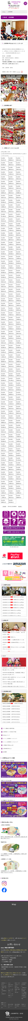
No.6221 (3, 378)
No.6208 (3, 364)
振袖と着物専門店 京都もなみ (17, 1006)
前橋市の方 (3, 502)
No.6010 (11, 172)
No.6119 (3, 279)
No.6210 (11, 364)
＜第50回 (4, 506)
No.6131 (3, 294)
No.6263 (3, 439)
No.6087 (3, 237)
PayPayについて (6, 735)
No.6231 (11, 392)
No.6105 (3, 261)
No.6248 (3, 415)
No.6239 (11, 401)
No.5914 (18, 158)
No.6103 (11, 256)
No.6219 (11, 373)
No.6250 (18, 415)
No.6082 (11, 228)
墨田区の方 (3, 319)
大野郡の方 (18, 258)
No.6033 (18, 186)
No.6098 (11, 251)
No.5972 (18, 162)
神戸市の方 (3, 417)
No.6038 (11, 190)
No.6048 (18, 195)
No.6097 (3, 251)
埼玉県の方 (3, 174)
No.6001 (18, 167)
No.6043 (3, 195)
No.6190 (3, 340)
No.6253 (18, 420)
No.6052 (18, 200)
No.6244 (18, 406)
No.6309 (11, 486)
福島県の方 (3, 192)
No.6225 (11, 383)
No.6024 (18, 176)
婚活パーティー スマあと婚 (3, 1006)
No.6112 (3, 270)
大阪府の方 (3, 263)
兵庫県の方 (3, 206)
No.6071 (18, 214)
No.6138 (3, 303)
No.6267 (3, 444)
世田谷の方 (11, 291)
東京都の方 (3, 164)
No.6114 (18, 270)
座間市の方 (18, 272)
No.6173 (3, 326)
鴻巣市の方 (11, 188)
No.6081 (3, 228)
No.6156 (3, 312)
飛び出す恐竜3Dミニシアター (10, 1006)
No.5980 (3, 167)
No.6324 (11, 500)
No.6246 (11, 411)
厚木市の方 (3, 188)
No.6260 (3, 434)
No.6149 (18, 308)
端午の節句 (17, 987)
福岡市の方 (3, 305)
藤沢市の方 (11, 178)
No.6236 (11, 397)
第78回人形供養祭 (11, 722)
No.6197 (11, 350)
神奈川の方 (18, 160)
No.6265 (11, 439)
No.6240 (18, 401)
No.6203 (11, 354)
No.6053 (3, 204)
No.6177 (11, 326)
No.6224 (3, 383)
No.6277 (18, 453)
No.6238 (3, 401)
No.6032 (11, 186)
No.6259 (18, 429)
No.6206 (11, 359)
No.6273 (18, 448)
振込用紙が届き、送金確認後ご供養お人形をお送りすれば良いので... (14, 673)
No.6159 (18, 312)
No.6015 (18, 172)
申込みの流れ (16, 952)
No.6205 (3, 359)
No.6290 (3, 472)
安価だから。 (9, 637)
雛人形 (16, 986)
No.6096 (18, 247)
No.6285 (3, 467)
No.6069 (3, 214)
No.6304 (18, 481)
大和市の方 (3, 478)
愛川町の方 (11, 197)
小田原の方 (11, 225)
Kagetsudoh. (12, 1017)
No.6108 (3, 265)
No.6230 (3, 392)
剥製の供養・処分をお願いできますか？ (14, 686)
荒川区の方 (3, 460)
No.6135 (3, 298)
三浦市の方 (3, 356)
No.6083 (18, 228)
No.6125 (3, 284)
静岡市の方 (11, 183)
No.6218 (3, 373)
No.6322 (3, 500)
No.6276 (11, 453)
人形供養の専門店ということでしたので (14, 643)
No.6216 (11, 369)
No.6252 (11, 420)
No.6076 (11, 219)
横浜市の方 (11, 164)
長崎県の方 (18, 361)
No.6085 (11, 233)
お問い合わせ (10, 984)
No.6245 (3, 411)
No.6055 (11, 204)
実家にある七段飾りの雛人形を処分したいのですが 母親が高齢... (14, 682)
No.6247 (18, 411)
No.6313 (11, 490)
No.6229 (18, 387)
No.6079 (11, 223)
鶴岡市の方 (11, 347)
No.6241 (3, 406)
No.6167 (18, 317)
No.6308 (3, 486)
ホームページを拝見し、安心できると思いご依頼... (14, 633)
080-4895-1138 (14, 5)
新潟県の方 (18, 347)
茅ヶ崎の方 (3, 216)
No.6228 (11, 387)
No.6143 (3, 308)
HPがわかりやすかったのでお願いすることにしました (14, 648)
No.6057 (18, 204)
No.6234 (18, 392)
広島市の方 (3, 385)
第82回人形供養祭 (11, 711)
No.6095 (11, 247)
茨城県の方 (18, 192)
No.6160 (3, 317)
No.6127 (18, 284)
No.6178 (18, 326)
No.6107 (18, 261)
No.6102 (3, 256)
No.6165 (11, 317)
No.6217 (18, 369)
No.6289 (18, 467)
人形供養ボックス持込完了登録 (9, 731)
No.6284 (18, 462)
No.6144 (11, 308)
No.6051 (11, 200)
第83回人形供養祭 (11, 708)
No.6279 (3, 458)
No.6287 (11, 467)
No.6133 (18, 294)
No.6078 (3, 223)
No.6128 (3, 289)
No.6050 (3, 200)
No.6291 (11, 472)
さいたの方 (3, 436)
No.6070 (11, 214)
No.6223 (18, 378)
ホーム (4, 11)
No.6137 (18, 298)
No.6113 (10, 270)
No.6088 (11, 237)
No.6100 (18, 251)
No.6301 (3, 481)
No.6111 (18, 265)
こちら (18, 71)
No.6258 (11, 429)
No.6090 (3, 242)
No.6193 (3, 345)
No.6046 (11, 195)
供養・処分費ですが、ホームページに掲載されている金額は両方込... (14, 678)
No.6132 (11, 294)
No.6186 (3, 336)
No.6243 (11, 406)
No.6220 (18, 373)
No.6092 (11, 242)
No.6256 (18, 425)
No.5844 (3, 158)
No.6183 (11, 331)
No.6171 (11, 322)
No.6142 (18, 303)
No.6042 (18, 190)
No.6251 (3, 420)
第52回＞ (20, 506)
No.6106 (11, 261)
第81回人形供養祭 (11, 714)
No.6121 (11, 279)
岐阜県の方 (11, 338)
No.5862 (11, 158)
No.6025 (3, 181)
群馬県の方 (18, 403)
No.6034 (3, 190)
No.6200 (18, 350)
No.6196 (3, 350)
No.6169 (3, 322)
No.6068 (18, 209)
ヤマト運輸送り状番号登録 (8, 728)
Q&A (10, 961)
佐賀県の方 (18, 469)
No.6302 (11, 481)
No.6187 (11, 336)
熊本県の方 (18, 277)
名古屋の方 (11, 310)
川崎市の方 (11, 174)
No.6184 (18, 331)
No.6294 (3, 476)
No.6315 (3, 495)
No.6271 (3, 448)
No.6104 (18, 256)
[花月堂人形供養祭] (7, 112)
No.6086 (18, 233)
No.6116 (10, 275)
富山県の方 (18, 445)
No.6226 (18, 383)
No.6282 (3, 462)
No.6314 (18, 490)
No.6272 (11, 448)
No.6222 (11, 378)
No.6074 (3, 219)
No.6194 (11, 345)
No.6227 (3, 387)
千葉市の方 (11, 230)
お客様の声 (3, 993)
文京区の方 (11, 403)
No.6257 (3, 429)
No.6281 (18, 458)
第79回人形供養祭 (11, 719)
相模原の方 (11, 160)
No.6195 (18, 345)
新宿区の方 (3, 408)
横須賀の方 (18, 483)
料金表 (10, 959)
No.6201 (3, 354)
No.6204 (18, 354)
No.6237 (18, 397)
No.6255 (11, 425)
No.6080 (18, 223)
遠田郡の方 (3, 333)
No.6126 (11, 284)
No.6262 (18, 434)
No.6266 (18, 439)
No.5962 (11, 162)
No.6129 (11, 289)
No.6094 (3, 247)
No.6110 (10, 265)
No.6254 (3, 425)
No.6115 (3, 275)
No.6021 (11, 176)
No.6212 (18, 364)
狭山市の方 (3, 160)
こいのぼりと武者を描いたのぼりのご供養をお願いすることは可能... (14, 668)
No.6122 (18, 279)
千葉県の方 (11, 267)
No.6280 (11, 458)
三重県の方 (18, 450)
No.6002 (3, 172)
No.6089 (18, 237)
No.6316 (11, 495)
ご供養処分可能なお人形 (8, 745)
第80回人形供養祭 (11, 716)
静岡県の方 (11, 352)
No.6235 (3, 397)
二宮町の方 (3, 497)
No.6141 (11, 303)
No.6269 (18, 444)
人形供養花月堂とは (7, 748)
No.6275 (3, 453)
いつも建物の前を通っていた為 (13, 639)
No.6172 (18, 322)
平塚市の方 (3, 178)
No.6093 (18, 242)
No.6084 (3, 233)
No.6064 (11, 209)
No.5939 (3, 162)
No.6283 (11, 462)
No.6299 (18, 476)
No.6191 (11, 340)
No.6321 (18, 495)
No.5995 (11, 167)
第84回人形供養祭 (11, 706)
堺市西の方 (11, 455)
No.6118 (18, 275)
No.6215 (3, 369)
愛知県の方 (18, 230)
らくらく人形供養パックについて (10, 738)
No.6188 (18, 336)
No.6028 (11, 181)
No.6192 (18, 340)
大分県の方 (3, 445)
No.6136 (11, 298)
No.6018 (3, 176)
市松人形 (16, 992)
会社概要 (5, 751)
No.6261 (11, 434)
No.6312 (3, 490)
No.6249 (11, 415)
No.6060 (3, 209)
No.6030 (3, 186)
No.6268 (11, 444)
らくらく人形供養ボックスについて (10, 741)
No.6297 (11, 476)
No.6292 (18, 472)
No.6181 (3, 331)
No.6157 (11, 312)
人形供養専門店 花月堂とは (23, 985)
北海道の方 (3, 366)
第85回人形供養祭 (13, 703)
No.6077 (18, 219)
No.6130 (18, 289)
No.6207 (18, 359)
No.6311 (18, 486)
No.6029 (18, 181)
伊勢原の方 (18, 300)
